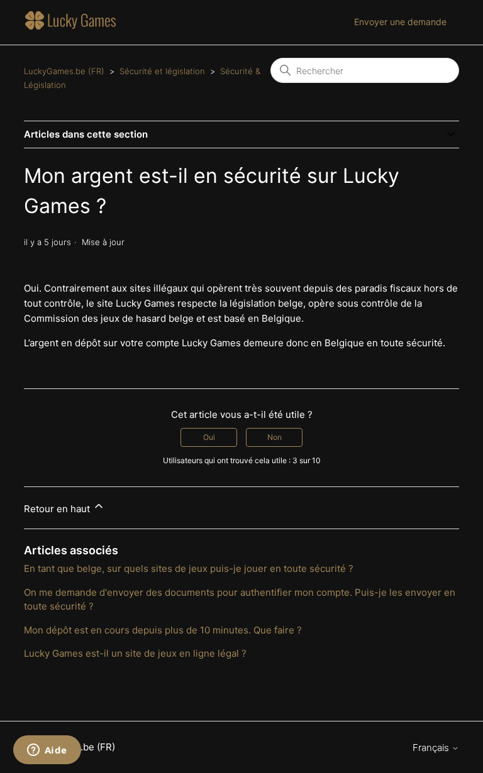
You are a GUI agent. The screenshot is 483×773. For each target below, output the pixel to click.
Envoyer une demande (400, 21)
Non (274, 437)
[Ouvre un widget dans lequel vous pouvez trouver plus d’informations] (47, 751)
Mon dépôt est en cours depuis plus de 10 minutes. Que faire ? (163, 630)
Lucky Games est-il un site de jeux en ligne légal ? (135, 653)
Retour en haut (58, 509)
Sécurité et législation (162, 71)
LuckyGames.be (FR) (64, 71)
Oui (209, 437)
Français (432, 747)
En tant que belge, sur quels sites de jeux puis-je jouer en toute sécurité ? (188, 568)
